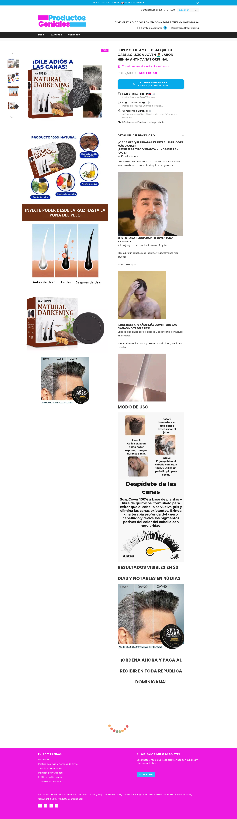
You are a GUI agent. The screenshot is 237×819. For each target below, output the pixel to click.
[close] (197, 2)
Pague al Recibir (134, 2)
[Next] (13, 116)
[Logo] (62, 21)
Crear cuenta (191, 28)
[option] (65, 86)
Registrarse (177, 28)
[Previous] (13, 53)
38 (123, 122)
